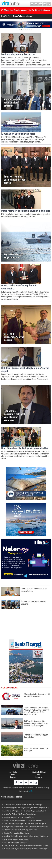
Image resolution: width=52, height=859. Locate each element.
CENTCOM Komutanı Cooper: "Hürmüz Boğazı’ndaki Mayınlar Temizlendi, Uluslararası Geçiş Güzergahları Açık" (23, 824)
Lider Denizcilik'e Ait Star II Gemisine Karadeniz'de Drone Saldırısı (26, 846)
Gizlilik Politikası (39, 772)
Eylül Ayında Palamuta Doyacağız (15, 842)
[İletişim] (45, 4)
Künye (13, 775)
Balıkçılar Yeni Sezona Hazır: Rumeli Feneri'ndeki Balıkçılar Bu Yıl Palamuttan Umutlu (24, 827)
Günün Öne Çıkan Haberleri (11, 797)
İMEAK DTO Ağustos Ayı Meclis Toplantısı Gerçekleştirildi (23, 820)
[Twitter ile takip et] (21, 782)
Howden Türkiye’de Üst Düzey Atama (16, 833)
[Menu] (32, 4)
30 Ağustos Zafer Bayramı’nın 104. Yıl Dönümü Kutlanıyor (23, 805)
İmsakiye (38, 777)
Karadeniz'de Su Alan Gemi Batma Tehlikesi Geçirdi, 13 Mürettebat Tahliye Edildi (25, 836)
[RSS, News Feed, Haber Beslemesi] (25, 782)
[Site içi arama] (49, 4)
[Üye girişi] (30, 782)
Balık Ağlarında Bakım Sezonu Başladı (16, 839)
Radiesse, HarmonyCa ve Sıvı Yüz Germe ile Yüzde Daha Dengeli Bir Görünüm (24, 849)
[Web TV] (36, 4)
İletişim (13, 777)
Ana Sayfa (13, 772)
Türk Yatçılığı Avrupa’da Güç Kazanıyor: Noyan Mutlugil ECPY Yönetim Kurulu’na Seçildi (23, 811)
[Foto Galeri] (40, 4)
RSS (38, 775)
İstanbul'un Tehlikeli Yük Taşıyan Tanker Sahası (20, 814)
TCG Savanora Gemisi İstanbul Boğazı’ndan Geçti (20, 830)
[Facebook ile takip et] (16, 782)
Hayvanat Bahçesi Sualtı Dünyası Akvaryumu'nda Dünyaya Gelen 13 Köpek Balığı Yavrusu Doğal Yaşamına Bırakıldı (25, 808)
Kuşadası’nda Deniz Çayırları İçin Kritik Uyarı (19, 817)
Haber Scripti (23, 791)
